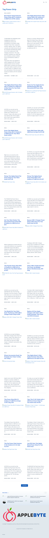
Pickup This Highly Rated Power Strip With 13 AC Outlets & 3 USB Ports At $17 (35, 177)
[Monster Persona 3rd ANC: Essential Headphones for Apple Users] (27, 502)
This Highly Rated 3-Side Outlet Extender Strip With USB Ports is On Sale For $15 (35, 357)
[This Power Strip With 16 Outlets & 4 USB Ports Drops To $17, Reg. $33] (13, 412)
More (4, 534)
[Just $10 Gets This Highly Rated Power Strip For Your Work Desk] (36, 456)
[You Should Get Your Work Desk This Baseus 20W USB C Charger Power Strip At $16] (13, 324)
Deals (5, 13)
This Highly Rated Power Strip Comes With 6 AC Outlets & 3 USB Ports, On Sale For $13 (36, 17)
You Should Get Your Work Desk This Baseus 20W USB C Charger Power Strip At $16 (13, 313)
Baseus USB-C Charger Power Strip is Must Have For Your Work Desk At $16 (36, 221)
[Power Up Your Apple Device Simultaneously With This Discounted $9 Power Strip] (36, 98)
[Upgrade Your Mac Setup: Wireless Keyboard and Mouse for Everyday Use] (27, 497)
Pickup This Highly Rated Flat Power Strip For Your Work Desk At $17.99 (12, 177)
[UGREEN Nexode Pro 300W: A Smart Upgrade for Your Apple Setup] (4, 502)
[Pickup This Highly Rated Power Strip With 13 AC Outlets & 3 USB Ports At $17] (36, 189)
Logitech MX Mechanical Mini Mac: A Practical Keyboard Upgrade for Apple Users (15, 497)
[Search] (46, 2)
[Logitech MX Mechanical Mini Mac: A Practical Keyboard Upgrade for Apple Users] (4, 497)
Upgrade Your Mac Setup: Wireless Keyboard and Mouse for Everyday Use (38, 497)
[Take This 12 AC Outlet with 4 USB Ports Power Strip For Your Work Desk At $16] (36, 412)
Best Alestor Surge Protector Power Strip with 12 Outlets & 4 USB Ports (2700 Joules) (12, 17)
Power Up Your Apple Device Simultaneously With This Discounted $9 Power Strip (35, 86)
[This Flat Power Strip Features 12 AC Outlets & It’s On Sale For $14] (13, 456)
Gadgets (9, 13)
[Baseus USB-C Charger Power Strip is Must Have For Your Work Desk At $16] (36, 233)
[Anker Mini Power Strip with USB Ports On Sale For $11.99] (36, 142)
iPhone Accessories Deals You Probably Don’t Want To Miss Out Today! (13, 357)
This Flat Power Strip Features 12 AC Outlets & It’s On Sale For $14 (13, 445)
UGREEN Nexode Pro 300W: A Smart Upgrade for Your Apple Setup (15, 502)
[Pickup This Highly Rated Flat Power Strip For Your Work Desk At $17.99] (13, 189)
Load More (24, 485)
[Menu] (43, 2)
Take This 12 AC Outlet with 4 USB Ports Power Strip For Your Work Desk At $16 (35, 401)
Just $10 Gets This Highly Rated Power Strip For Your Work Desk (35, 445)
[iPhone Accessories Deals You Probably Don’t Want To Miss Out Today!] (13, 368)
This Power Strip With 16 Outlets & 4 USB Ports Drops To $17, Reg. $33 (12, 401)
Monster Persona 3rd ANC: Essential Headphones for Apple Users (36, 502)
